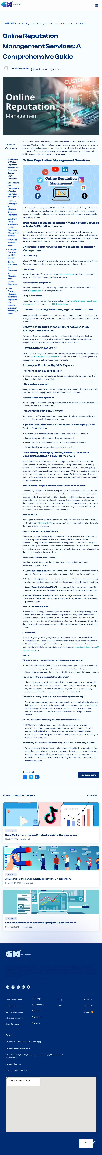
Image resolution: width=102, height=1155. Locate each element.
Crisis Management (14, 999)
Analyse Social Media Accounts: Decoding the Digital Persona (38, 879)
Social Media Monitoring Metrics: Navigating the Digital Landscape (40, 923)
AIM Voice (36, 1023)
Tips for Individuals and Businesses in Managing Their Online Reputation (12, 273)
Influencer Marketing (14, 1018)
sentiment (70, 274)
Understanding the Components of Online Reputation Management (14, 190)
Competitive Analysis (14, 1012)
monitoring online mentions (45, 356)
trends (62, 274)
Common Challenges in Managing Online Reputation (12, 208)
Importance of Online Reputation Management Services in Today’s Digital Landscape (13, 169)
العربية (88, 1142)
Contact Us (88, 1005)
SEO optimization (60, 304)
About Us (88, 999)
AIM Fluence (37, 1017)
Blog (60, 999)
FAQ (60, 1005)
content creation (79, 301)
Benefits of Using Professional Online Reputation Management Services (13, 227)
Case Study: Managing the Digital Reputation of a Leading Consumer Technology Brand (13, 301)
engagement (35, 290)
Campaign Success (13, 1005)
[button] (96, 5)
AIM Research (38, 1004)
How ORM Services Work (12, 243)
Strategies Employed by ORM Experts (12, 253)
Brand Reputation (13, 1024)
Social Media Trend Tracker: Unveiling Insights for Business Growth (41, 835)
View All (90, 795)
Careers (87, 1012)
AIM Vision (36, 1010)
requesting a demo (82, 647)
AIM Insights (37, 998)
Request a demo (88, 774)
